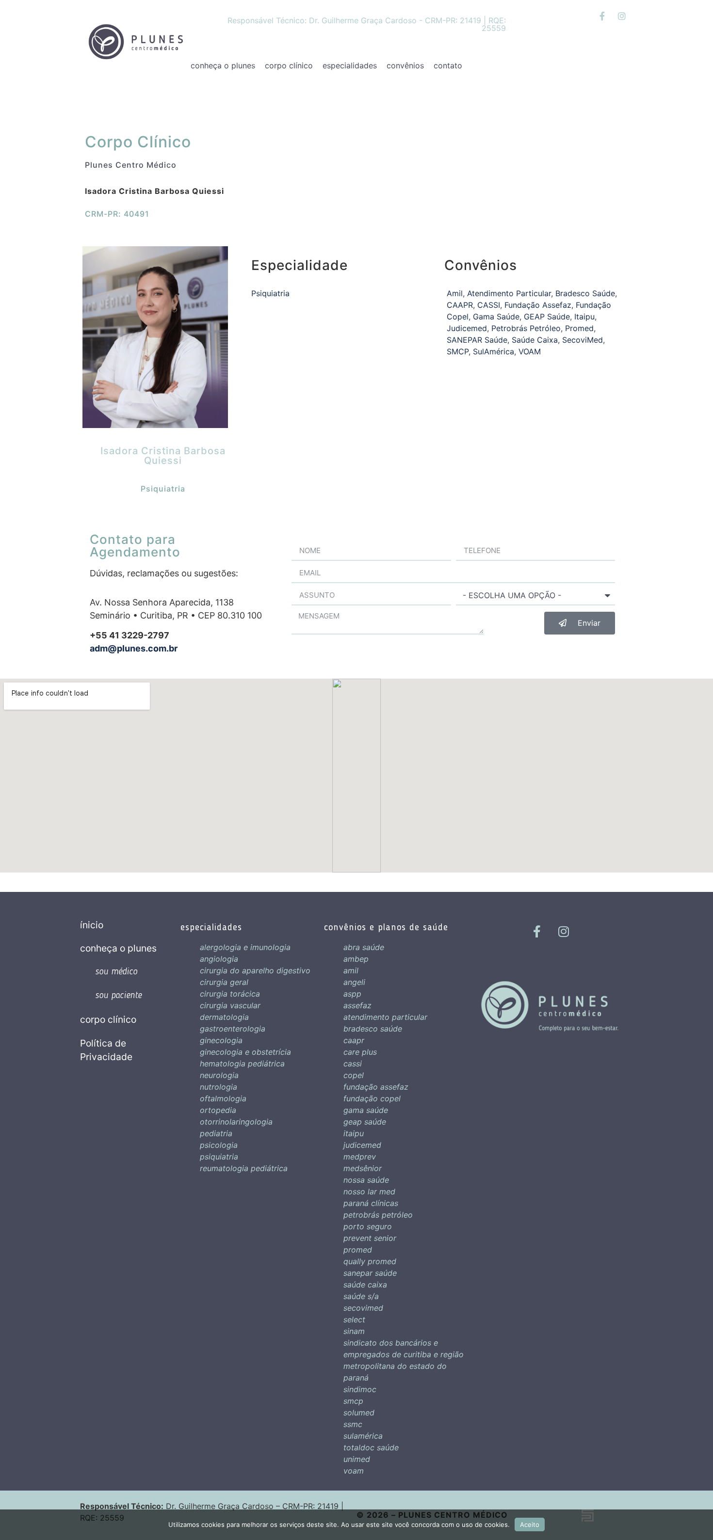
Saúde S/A (361, 1296)
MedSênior (362, 1168)
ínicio (91, 925)
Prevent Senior (369, 1238)
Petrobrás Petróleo (526, 328)
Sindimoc (359, 1389)
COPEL (353, 1075)
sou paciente (118, 995)
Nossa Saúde (366, 1180)
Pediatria (216, 1133)
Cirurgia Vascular (230, 1005)
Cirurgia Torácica (230, 994)
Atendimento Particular (509, 293)
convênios (405, 65)
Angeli (354, 982)
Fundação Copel (372, 1098)
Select (354, 1319)
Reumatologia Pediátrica (244, 1168)
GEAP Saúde (547, 316)
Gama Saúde (496, 316)
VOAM (530, 351)
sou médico (116, 972)
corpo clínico (289, 65)
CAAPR (460, 305)
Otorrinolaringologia (236, 1122)
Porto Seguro (367, 1226)
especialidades (350, 65)
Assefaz (357, 1005)
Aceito (529, 1524)
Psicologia (219, 1145)
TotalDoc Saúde (371, 1447)
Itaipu (584, 316)
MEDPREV (359, 1156)
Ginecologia (221, 1040)
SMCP (458, 351)
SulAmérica (493, 351)
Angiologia (219, 959)
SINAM (354, 1331)
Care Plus (360, 1052)
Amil (455, 293)
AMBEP (356, 959)
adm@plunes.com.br (134, 648)
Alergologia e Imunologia (245, 947)
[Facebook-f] (602, 16)
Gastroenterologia (232, 1028)
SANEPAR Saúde (477, 340)
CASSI (488, 305)
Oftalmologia (223, 1098)
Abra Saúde (363, 947)
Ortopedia (218, 1110)
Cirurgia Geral (224, 982)
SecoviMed (582, 340)
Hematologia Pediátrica (242, 1063)
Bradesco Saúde (585, 293)
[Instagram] (622, 16)
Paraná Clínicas (370, 1203)
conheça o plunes (223, 65)
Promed (579, 328)
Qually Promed (369, 1261)
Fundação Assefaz (537, 305)
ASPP (352, 994)
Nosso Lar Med (369, 1191)
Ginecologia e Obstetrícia (245, 1052)
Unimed (356, 1459)
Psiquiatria (163, 488)
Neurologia (219, 1075)
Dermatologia (224, 1017)
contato (448, 65)
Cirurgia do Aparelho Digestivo (255, 970)
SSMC (352, 1424)
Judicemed (467, 328)
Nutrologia (218, 1087)
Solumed (358, 1412)
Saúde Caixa (535, 340)
